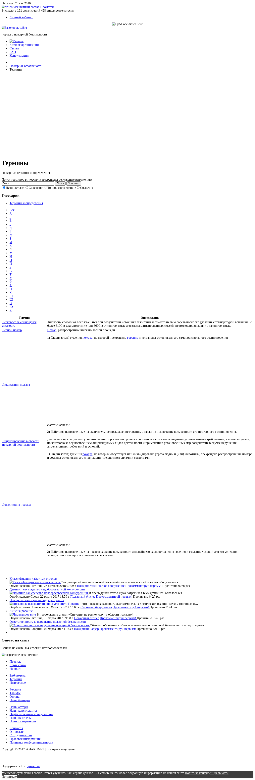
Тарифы (15, 693)
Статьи (14, 48)
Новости (15, 668)
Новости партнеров (23, 721)
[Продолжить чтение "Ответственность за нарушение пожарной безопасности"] (50, 625)
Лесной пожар (12, 330)
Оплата (15, 696)
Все (12, 209)
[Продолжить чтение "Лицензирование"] (23, 614)
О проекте (17, 731)
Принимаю (9, 776)
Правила (15, 661)
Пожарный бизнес (82, 596)
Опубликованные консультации (31, 714)
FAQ (13, 52)
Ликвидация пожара (16, 384)
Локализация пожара (16, 504)
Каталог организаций (24, 44)
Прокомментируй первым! (143, 585)
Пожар (51, 330)
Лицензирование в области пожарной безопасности (20, 442)
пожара (87, 337)
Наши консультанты (23, 710)
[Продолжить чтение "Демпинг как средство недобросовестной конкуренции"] (49, 593)
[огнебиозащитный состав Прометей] (28, 7)
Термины (16, 679)
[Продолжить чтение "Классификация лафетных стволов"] (35, 582)
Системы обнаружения (96, 607)
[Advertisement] (25, 114)
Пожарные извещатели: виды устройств (37, 600)
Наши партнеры (20, 717)
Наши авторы (19, 707)
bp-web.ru (33, 766)
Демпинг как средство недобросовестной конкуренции (47, 589)
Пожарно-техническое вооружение (101, 585)
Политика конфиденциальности (31, 742)
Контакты (16, 728)
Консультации (19, 55)
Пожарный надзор (86, 628)
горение (132, 337)
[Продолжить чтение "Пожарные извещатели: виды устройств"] (39, 603)
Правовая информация (25, 739)
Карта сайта (18, 665)
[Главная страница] (17, 41)
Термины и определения (26, 203)
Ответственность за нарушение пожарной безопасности (48, 621)
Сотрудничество (21, 735)
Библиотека (18, 675)
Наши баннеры (20, 700)
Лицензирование (21, 611)
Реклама (15, 689)
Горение (73, 603)
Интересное (18, 682)
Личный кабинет (21, 17)
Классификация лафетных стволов (33, 578)
